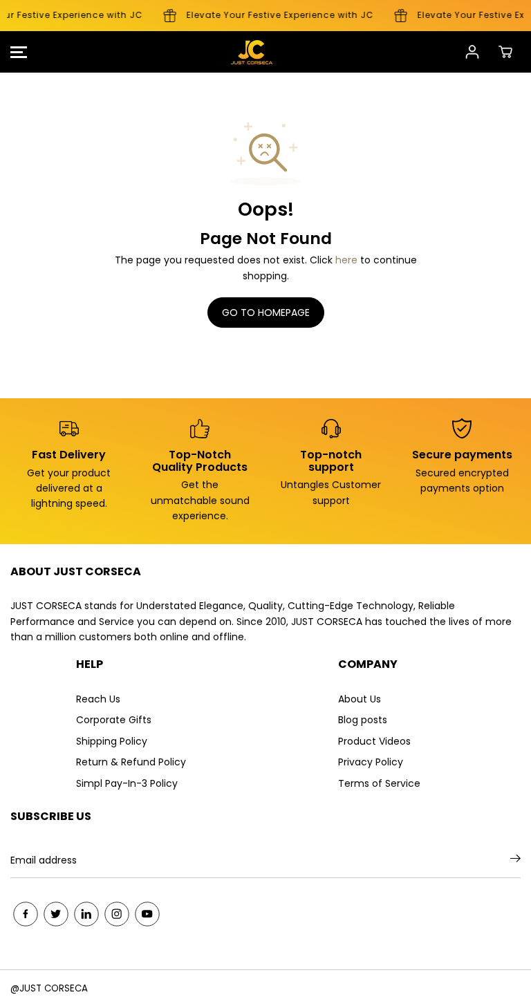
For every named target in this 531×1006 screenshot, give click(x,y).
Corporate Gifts (113, 720)
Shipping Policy (111, 741)
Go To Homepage (266, 312)
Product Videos (374, 741)
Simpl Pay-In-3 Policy (127, 783)
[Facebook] (25, 914)
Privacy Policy (370, 762)
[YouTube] (147, 914)
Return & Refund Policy (131, 762)
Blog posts (362, 720)
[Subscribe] (515, 861)
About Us (359, 699)
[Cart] (505, 52)
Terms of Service (379, 783)
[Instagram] (117, 914)
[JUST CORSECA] (251, 52)
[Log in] (472, 52)
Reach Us (98, 699)
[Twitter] (56, 914)
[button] (16, 52)
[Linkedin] (86, 914)
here (346, 260)
